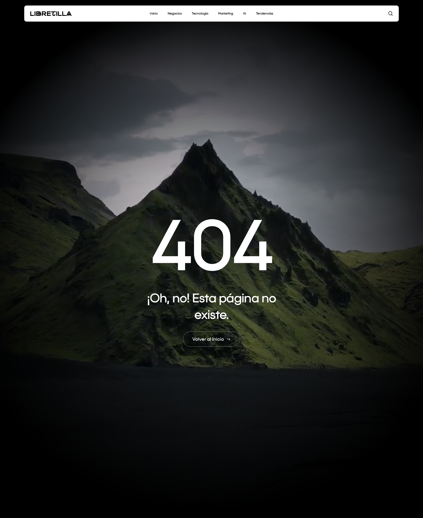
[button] (211, 339)
